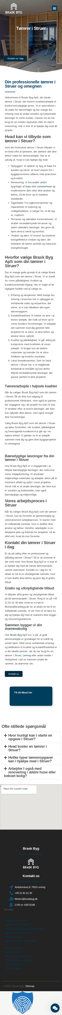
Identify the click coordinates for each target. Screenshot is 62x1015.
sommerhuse (44, 186)
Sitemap (29, 986)
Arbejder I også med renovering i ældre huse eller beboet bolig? (30, 772)
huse (49, 166)
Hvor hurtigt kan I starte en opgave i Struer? (30, 737)
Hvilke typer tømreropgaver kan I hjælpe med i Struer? (30, 759)
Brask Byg (16, 635)
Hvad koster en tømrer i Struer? (27, 748)
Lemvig (27, 655)
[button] (54, 8)
